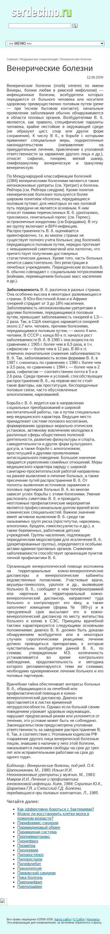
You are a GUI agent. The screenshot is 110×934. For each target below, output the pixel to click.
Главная (12, 59)
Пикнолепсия (29, 868)
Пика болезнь (30, 877)
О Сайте (79, 919)
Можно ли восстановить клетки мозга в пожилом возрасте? (53, 815)
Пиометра (26, 845)
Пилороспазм (29, 859)
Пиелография (29, 886)
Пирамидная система (37, 832)
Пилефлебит (29, 863)
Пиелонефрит (29, 882)
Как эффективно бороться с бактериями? (55, 809)
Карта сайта (62, 919)
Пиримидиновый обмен (38, 827)
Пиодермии (27, 850)
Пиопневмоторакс (33, 836)
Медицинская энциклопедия (39, 59)
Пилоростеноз (30, 854)
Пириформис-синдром (37, 822)
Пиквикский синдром (36, 873)
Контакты (93, 919)
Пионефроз (27, 841)
